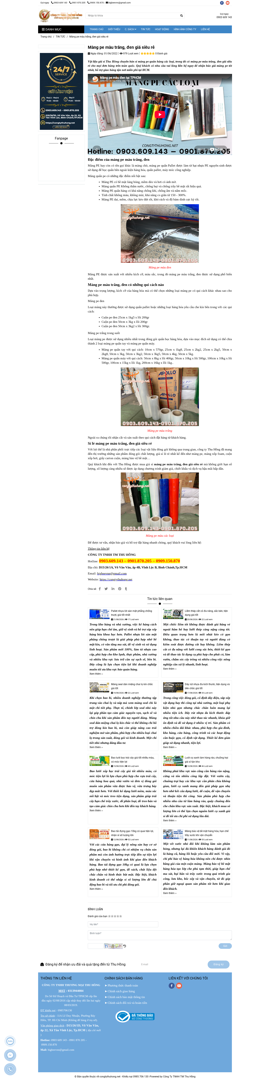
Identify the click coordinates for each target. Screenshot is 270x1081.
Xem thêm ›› (96, 673)
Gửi (225, 945)
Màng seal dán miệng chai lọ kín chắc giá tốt (132, 686)
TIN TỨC (145, 29)
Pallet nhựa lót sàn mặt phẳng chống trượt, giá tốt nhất (131, 613)
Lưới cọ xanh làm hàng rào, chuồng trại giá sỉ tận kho (206, 759)
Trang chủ (46, 36)
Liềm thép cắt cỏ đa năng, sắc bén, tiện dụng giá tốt (206, 613)
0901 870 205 (79, 2)
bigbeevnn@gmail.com (119, 2)
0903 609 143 (61, 2)
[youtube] (228, 2)
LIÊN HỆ (205, 29)
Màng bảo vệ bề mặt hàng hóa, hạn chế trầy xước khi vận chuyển (206, 833)
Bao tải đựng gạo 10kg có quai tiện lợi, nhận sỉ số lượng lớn (132, 833)
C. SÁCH (130, 29)
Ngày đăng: (96, 53)
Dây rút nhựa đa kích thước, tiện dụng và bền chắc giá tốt (207, 686)
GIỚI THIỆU (114, 29)
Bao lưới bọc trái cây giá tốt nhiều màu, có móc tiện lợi (132, 759)
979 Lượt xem (130, 53)
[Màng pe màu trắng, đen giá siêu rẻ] (60, 15)
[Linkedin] (113, 589)
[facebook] (223, 2)
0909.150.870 (97, 2)
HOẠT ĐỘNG (162, 29)
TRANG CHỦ (96, 29)
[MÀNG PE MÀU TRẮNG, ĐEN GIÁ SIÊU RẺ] (99, 589)
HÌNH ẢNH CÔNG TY (185, 29)
